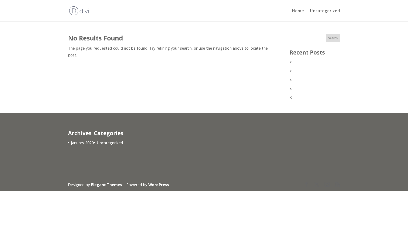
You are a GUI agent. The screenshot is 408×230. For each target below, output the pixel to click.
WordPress (158, 184)
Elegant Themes (106, 184)
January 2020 (82, 142)
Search (333, 38)
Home (298, 11)
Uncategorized (325, 11)
